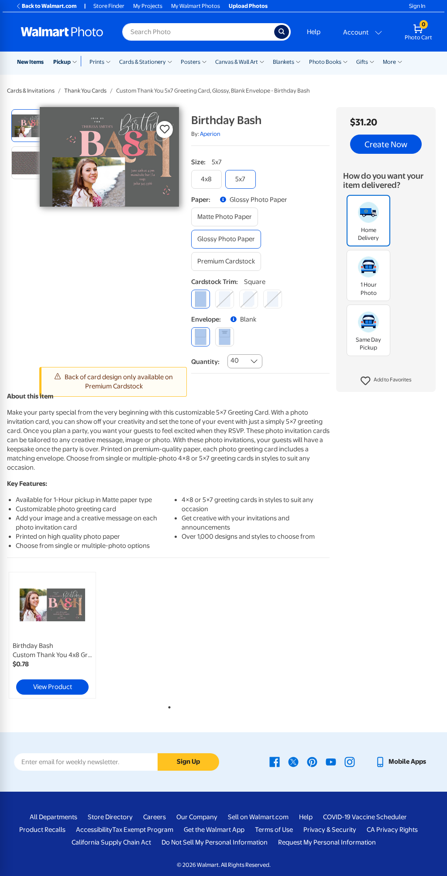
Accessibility (94, 830)
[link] (52, 635)
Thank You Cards (85, 90)
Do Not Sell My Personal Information (215, 842)
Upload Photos (248, 6)
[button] (386, 381)
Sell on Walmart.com (258, 817)
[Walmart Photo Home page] (61, 32)
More (389, 62)
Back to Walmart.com (49, 6)
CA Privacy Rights (392, 830)
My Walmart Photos (195, 6)
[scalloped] (272, 299)
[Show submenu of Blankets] (298, 61)
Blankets (283, 62)
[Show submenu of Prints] (108, 61)
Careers (154, 817)
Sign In (417, 6)
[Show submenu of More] (399, 61)
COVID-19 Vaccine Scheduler (365, 817)
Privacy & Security (329, 830)
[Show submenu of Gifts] (372, 61)
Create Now (385, 144)
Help (313, 32)
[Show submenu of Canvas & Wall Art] (262, 61)
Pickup (62, 62)
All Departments (53, 817)
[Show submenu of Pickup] (76, 61)
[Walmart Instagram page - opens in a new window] (349, 761)
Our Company (196, 817)
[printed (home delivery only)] (224, 336)
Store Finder (108, 6)
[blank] (200, 336)
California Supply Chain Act (111, 842)
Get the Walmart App (214, 830)
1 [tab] (167, 705)
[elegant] (248, 299)
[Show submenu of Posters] (204, 61)
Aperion (210, 134)
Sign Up (188, 761)
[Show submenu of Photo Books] (345, 61)
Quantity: (205, 362)
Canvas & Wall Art (236, 62)
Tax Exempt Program (142, 830)
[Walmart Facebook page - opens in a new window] (274, 761)
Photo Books (325, 62)
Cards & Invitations (31, 90)
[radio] (27, 125)
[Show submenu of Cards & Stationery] (169, 61)
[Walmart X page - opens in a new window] (293, 761)
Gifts (362, 62)
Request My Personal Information (327, 842)
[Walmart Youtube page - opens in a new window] (331, 761)
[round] (224, 299)
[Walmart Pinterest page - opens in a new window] (312, 761)
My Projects (147, 6)
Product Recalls (42, 830)
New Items (30, 62)
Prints (96, 62)
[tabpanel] (61, 635)
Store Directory (110, 817)
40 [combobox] (234, 360)
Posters (190, 62)
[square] (200, 299)
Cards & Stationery (142, 62)
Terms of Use (274, 830)
